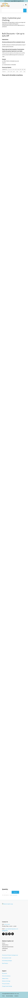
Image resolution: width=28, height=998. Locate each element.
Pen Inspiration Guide (6, 957)
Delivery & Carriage (6, 981)
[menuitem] (3, 996)
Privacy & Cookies (6, 983)
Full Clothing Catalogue (7, 960)
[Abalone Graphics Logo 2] (5, 5)
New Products (5, 963)
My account (4, 973)
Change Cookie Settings (7, 986)
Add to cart (15, 892)
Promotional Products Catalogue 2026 (10, 955)
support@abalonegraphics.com (17, 1)
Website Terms (5, 978)
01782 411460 (7, 1)
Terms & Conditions (6, 976)
